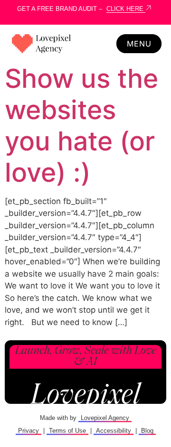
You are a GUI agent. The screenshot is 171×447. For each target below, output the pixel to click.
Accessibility (113, 430)
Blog (147, 430)
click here (125, 8)
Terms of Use (67, 430)
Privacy (28, 430)
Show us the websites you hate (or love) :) (81, 125)
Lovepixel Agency (105, 417)
